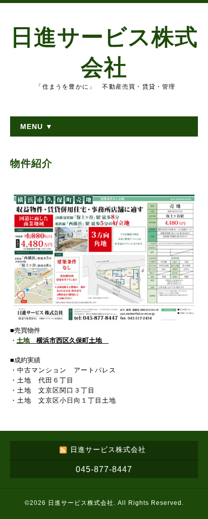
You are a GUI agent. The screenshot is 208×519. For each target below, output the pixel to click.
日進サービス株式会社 (81, 502)
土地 (26, 340)
